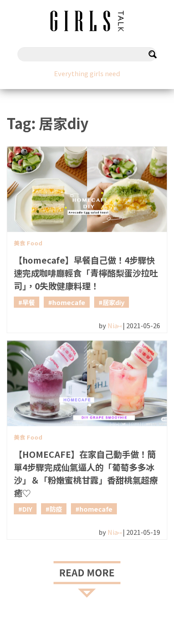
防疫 (56, 508)
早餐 (28, 302)
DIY (27, 508)
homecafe (68, 302)
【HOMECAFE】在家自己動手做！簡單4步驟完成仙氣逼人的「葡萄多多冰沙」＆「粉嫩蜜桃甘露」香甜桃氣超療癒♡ (86, 473)
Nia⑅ (114, 325)
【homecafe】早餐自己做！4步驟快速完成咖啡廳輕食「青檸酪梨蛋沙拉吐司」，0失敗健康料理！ (86, 273)
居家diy (113, 302)
